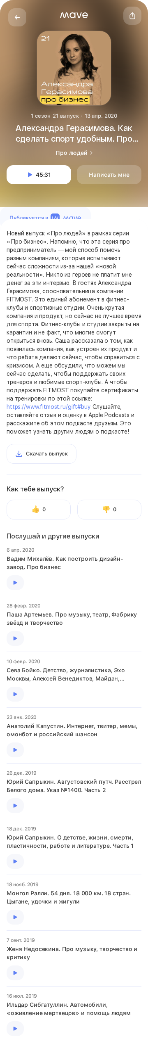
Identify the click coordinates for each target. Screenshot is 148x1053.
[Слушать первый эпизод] (15, 582)
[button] (74, 15)
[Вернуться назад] (17, 17)
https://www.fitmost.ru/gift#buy (49, 406)
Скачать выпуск (47, 454)
